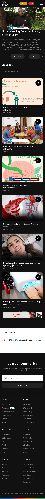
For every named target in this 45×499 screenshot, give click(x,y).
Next (34, 56)
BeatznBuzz (6, 449)
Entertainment (7, 415)
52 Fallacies (6, 438)
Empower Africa (29, 479)
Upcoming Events (29, 441)
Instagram (5, 471)
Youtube (5, 479)
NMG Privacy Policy (30, 471)
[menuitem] (33, 449)
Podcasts (8, 408)
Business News (8, 412)
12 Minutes (6, 434)
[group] (16, 340)
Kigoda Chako (28, 422)
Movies (25, 452)
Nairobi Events (28, 449)
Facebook (6, 475)
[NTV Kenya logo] (5, 3)
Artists (4, 445)
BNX (3, 452)
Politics (4, 422)
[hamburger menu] (41, 3)
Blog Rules (27, 475)
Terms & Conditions (30, 468)
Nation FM (26, 404)
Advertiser (27, 445)
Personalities (28, 464)
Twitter (4, 468)
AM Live (5, 441)
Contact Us (27, 482)
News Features (28, 415)
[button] (40, 3)
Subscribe (22, 385)
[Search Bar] (37, 4)
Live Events (27, 434)
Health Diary (27, 412)
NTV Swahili (27, 408)
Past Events (27, 438)
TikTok (4, 464)
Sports (4, 419)
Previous (17, 56)
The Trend (27, 419)
